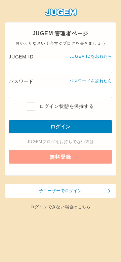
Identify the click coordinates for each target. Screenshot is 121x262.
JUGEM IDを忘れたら (91, 56)
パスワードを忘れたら (90, 81)
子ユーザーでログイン (60, 190)
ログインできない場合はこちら (60, 207)
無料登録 (60, 157)
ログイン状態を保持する (66, 106)
